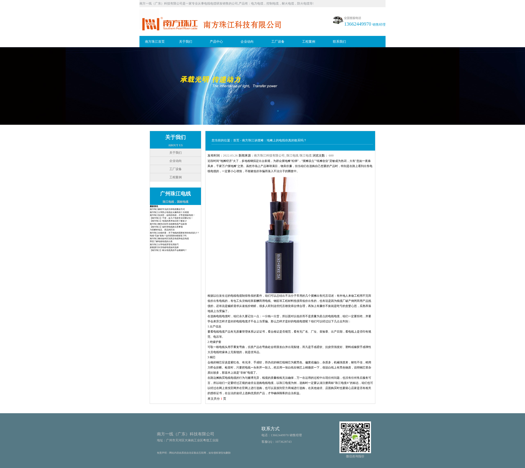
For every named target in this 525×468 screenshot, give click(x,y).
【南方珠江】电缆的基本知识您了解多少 (168, 221)
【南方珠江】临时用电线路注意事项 (166, 227)
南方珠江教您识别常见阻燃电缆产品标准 (168, 224)
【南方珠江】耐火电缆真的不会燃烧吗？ (168, 250)
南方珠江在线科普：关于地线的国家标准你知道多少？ (174, 233)
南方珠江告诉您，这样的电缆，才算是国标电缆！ (172, 215)
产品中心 (216, 41)
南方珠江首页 (155, 41)
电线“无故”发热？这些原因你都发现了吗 (168, 236)
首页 (236, 140)
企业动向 (247, 41)
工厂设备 (277, 41)
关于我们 (185, 41)
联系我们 (339, 41)
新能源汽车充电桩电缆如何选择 (164, 247)
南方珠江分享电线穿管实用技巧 (164, 244)
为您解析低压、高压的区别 (162, 230)
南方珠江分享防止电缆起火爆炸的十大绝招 (169, 212)
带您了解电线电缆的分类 (161, 241)
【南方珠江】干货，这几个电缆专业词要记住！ (171, 218)
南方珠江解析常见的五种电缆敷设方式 (167, 209)
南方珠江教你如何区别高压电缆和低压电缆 (169, 238)
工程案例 (308, 41)
